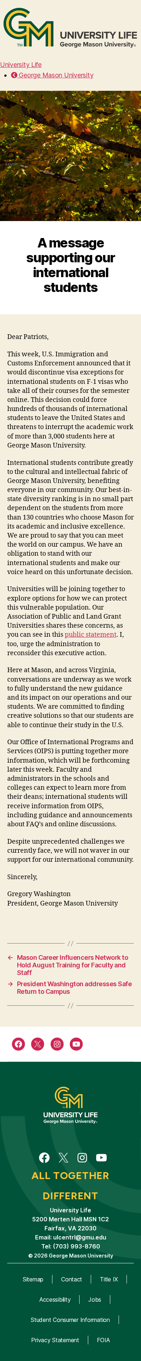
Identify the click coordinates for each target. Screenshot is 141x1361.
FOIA (103, 1340)
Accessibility (55, 1299)
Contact (71, 1279)
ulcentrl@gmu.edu (79, 1237)
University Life (21, 64)
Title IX (109, 1279)
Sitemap (33, 1279)
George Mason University (55, 75)
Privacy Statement (55, 1340)
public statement (90, 635)
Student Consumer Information (70, 1319)
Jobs (94, 1299)
